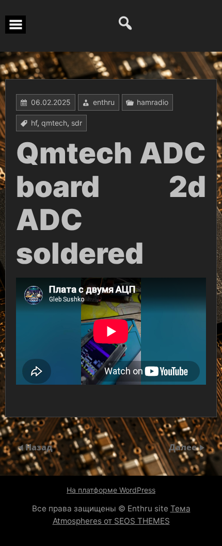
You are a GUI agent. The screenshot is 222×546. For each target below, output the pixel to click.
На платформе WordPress (111, 490)
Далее (184, 447)
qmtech (54, 122)
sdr (76, 122)
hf (34, 122)
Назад (39, 447)
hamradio (152, 102)
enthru (104, 102)
